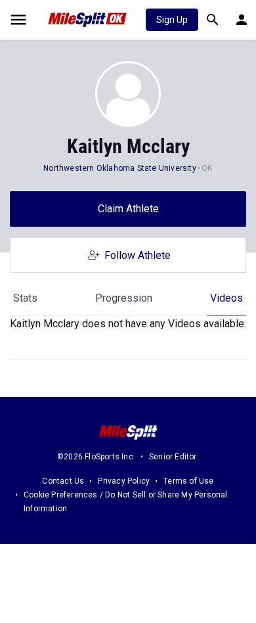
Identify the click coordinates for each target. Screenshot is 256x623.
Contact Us (63, 481)
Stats (25, 298)
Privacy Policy (124, 481)
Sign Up (172, 19)
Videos (226, 298)
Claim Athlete (128, 208)
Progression (123, 298)
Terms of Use (188, 481)
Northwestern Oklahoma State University (119, 168)
